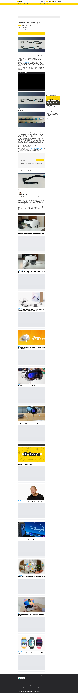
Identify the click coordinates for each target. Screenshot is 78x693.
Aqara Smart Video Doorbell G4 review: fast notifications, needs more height (53, 110)
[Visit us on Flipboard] (53, 1)
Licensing (40, 683)
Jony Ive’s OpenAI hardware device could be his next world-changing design (53, 119)
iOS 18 (25, 16)
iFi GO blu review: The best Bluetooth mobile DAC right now (53, 114)
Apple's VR (31, 129)
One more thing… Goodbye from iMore (53, 103)
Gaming (19, 19)
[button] (59, 1)
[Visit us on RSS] (52, 1)
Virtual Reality (23, 19)
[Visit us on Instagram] (50, 1)
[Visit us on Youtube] (49, 1)
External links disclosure (53, 683)
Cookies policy (51, 681)
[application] (31, 81)
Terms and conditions (21, 681)
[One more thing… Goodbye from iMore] (53, 100)
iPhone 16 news (46, 16)
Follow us (39, 55)
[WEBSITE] (26, 194)
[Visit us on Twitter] (47, 1)
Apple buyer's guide (55, 16)
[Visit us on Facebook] (46, 1)
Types (48, 3)
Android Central (51, 685)
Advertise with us (41, 685)
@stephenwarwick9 (29, 210)
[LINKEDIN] (25, 194)
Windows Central (21, 687)
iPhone (21, 3)
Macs (25, 3)
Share (20, 55)
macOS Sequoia (39, 16)
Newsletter (43, 55)
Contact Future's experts (32, 681)
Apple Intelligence (31, 16)
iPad (28, 3)
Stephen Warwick (24, 25)
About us (19, 685)
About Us (44, 3)
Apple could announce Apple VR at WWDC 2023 (34, 148)
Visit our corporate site (49, 675)
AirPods (37, 3)
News (19, 25)
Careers (30, 683)
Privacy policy (41, 681)
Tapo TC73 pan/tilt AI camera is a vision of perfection (53, 106)
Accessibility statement (21, 683)
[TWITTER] (23, 194)
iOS (40, 3)
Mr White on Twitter (26, 62)
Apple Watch (32, 3)
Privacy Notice (23, 163)
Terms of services (30, 162)
